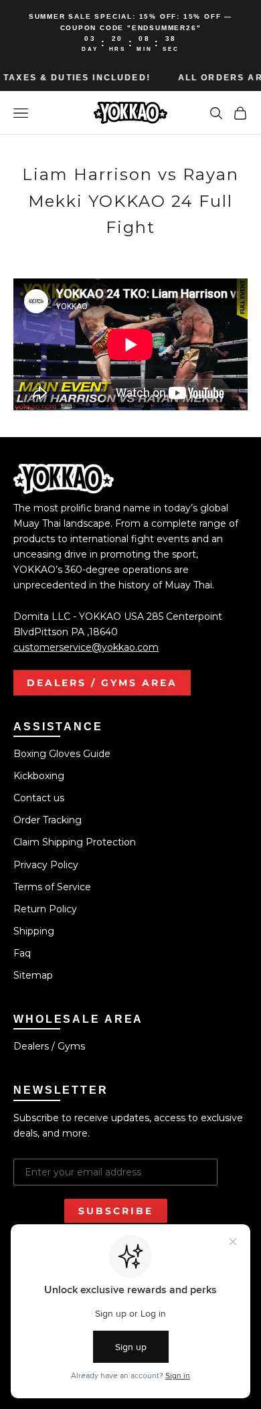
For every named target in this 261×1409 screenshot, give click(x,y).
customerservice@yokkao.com (86, 647)
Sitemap (33, 975)
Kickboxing (38, 776)
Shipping (33, 931)
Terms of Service (52, 887)
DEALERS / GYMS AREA (102, 683)
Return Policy (45, 909)
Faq (22, 953)
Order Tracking (47, 820)
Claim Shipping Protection (74, 842)
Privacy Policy (45, 865)
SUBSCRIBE (115, 1211)
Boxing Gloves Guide (61, 754)
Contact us (38, 798)
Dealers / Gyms (49, 1046)
